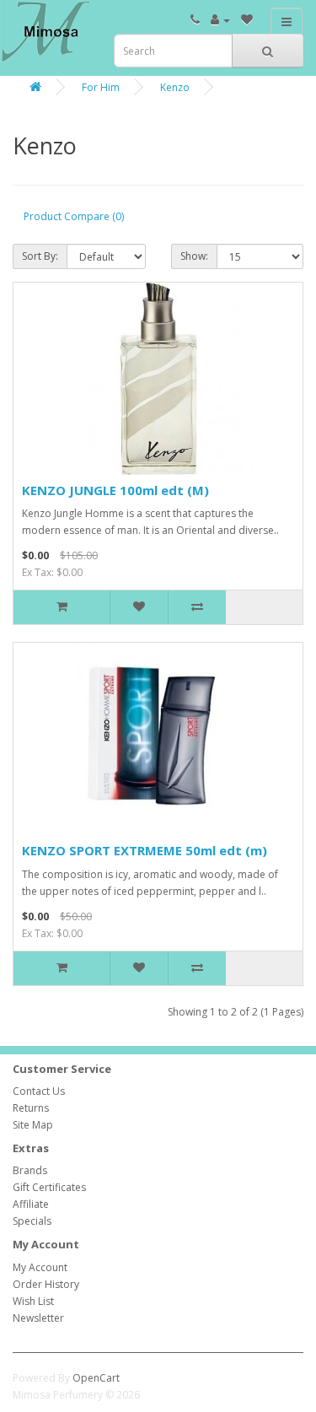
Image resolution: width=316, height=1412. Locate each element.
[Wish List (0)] (247, 20)
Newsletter (38, 1318)
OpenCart (96, 1378)
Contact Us (39, 1091)
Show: (194, 256)
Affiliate (31, 1204)
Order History (46, 1284)
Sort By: (40, 256)
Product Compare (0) (74, 216)
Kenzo (175, 87)
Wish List (33, 1301)
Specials (32, 1221)
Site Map (33, 1125)
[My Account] (220, 20)
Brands (30, 1170)
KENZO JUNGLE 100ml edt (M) (115, 490)
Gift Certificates (49, 1187)
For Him (101, 87)
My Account (40, 1267)
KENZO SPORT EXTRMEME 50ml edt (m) (144, 850)
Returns (31, 1108)
